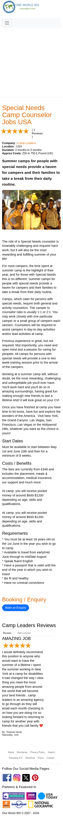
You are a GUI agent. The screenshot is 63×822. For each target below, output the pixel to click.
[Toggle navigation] (7, 22)
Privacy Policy (37, 752)
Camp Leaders (26, 143)
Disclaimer (22, 752)
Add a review (24, 633)
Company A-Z (16, 758)
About (11, 752)
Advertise (30, 758)
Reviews (7, 633)
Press (41, 758)
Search (51, 752)
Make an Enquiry (15, 607)
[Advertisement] (31, 61)
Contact (50, 758)
